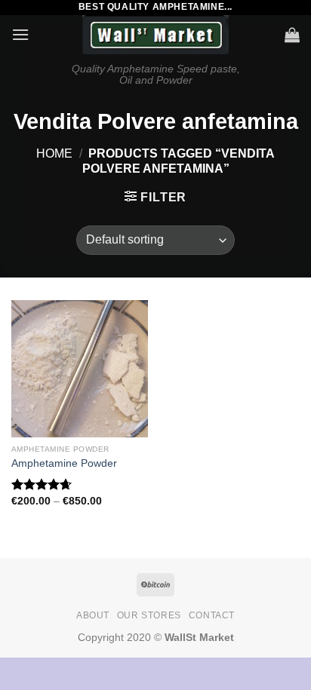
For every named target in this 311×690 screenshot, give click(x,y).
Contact (212, 615)
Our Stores (149, 615)
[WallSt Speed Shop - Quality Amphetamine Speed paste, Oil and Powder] (156, 34)
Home (54, 153)
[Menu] (20, 34)
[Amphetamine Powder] (79, 368)
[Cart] (292, 34)
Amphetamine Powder (64, 463)
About (92, 615)
